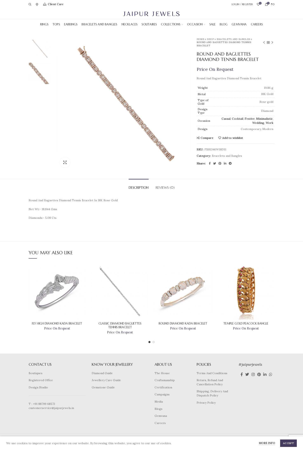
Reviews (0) (165, 187)
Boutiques (35, 373)
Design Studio (38, 387)
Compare (207, 137)
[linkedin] (225, 163)
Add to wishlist (232, 137)
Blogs (158, 409)
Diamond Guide (102, 373)
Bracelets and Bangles (233, 39)
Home (200, 39)
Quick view (82, 279)
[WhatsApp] (271, 374)
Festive (250, 119)
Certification (163, 387)
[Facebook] (210, 163)
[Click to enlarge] (65, 162)
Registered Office (41, 380)
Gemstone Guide (103, 387)
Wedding (258, 123)
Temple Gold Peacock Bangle (245, 323)
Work (269, 123)
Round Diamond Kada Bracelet (183, 323)
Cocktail (237, 119)
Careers (160, 423)
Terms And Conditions (212, 373)
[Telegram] (230, 163)
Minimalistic (264, 119)
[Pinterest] (220, 163)
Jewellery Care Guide (106, 380)
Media (159, 401)
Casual (226, 119)
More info (267, 443)
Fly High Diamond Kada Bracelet (57, 323)
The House (162, 373)
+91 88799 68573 (44, 404)
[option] (39, 48)
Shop (210, 39)
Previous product (264, 42)
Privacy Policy (206, 402)
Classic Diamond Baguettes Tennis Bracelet (120, 325)
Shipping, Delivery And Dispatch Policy (212, 393)
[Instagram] (253, 374)
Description (139, 187)
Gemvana (161, 416)
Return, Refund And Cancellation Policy (210, 382)
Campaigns (162, 394)
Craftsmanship (165, 380)
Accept (288, 443)
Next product (272, 42)
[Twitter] (214, 163)
